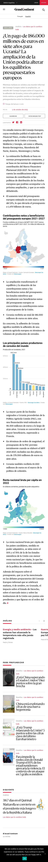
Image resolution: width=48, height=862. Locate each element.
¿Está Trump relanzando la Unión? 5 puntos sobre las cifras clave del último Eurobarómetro (30, 733)
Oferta (43, 2)
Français (20, 16)
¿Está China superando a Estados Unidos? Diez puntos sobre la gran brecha (30, 682)
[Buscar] (43, 9)
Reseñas (19, 697)
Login (36, 2)
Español (28, 16)
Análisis (18, 26)
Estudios (19, 670)
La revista (6, 836)
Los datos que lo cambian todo (14, 817)
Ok (25, 858)
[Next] (44, 621)
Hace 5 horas (8, 642)
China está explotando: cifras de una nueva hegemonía (30, 707)
